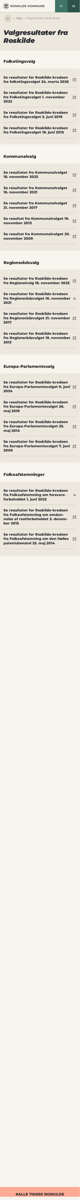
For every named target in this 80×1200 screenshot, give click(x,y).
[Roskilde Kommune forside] (24, 6)
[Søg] (61, 6)
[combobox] (7, 18)
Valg (19, 18)
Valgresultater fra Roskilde (43, 18)
